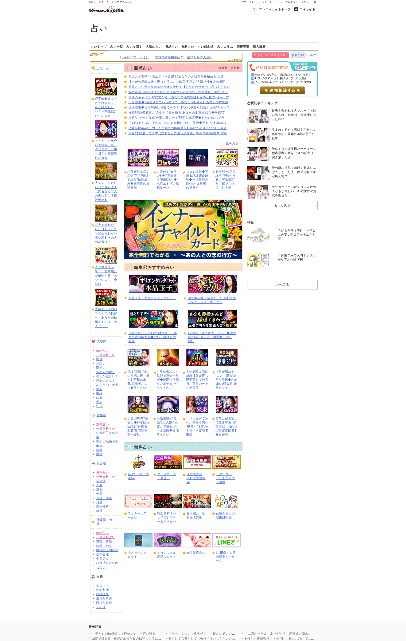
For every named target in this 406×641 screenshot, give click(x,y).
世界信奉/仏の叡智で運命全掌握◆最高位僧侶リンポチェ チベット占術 (168, 379)
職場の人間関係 (107, 550)
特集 (250, 223)
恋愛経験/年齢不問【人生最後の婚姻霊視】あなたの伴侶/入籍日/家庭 (178, 128)
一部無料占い (105, 355)
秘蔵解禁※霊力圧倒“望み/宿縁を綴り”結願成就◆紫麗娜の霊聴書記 (138, 180)
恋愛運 (101, 341)
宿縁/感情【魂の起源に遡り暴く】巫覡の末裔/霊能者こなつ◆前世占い (138, 379)
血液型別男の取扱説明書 (225, 515)
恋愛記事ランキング (262, 103)
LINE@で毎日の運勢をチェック (226, 556)
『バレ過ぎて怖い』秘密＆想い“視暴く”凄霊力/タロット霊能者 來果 (197, 426)
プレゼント (291, 2)
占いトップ (99, 46)
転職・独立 (104, 546)
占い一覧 (116, 46)
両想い (101, 367)
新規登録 (298, 55)
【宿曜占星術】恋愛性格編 (196, 478)
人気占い (103, 69)
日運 (99, 502)
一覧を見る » (232, 143)
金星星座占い (196, 552)
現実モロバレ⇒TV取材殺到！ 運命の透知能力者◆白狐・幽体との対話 (153, 337)
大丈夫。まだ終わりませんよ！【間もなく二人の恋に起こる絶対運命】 (106, 191)
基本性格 (102, 506)
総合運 (101, 463)
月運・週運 (104, 498)
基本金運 (102, 554)
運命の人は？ (105, 380)
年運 (99, 493)
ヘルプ (311, 55)
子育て (243, 2)
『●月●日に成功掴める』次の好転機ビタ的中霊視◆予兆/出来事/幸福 (178, 123)
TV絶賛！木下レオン (134, 57)
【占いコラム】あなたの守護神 (225, 478)
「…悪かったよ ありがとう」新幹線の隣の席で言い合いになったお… (296, 633)
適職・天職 (104, 541)
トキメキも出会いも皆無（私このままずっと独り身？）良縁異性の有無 (106, 149)
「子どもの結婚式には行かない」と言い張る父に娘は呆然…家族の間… (143, 633)
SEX (99, 406)
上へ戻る (282, 284)
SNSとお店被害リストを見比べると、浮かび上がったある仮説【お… (294, 638)
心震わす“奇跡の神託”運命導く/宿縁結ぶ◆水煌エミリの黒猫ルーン (168, 180)
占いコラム (225, 46)
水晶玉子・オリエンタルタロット (152, 298)
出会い (101, 445)
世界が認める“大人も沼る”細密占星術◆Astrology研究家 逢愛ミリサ (226, 379)
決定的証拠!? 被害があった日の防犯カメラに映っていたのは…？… (141, 638)
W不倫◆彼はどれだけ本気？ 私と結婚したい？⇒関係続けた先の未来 (106, 107)
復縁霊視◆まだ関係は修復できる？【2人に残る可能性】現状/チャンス (179, 107)
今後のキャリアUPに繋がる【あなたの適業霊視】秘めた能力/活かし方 (179, 97)
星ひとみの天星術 (199, 57)
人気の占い (154, 46)
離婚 (99, 454)
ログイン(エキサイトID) (271, 55)
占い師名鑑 (206, 46)
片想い (101, 363)
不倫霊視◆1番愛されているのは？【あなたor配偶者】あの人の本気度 (178, 102)
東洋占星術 (104, 598)
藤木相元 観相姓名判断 (196, 515)
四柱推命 (102, 594)
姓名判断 (102, 590)
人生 (99, 485)
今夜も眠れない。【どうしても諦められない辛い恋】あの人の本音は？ (106, 233)
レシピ (263, 2)
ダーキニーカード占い (166, 476)
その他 (101, 607)
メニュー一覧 (308, 2)
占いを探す (134, 46)
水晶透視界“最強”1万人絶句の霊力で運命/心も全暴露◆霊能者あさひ (168, 426)
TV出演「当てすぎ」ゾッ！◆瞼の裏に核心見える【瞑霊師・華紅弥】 (212, 337)
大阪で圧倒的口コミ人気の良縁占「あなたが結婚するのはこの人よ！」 (106, 317)
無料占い (188, 46)
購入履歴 (259, 46)
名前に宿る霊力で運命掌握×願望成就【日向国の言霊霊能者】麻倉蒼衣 (226, 426)
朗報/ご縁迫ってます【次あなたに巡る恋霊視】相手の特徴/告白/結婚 (178, 133)
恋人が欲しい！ (107, 376)
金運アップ (104, 558)
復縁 (99, 393)
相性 (99, 359)
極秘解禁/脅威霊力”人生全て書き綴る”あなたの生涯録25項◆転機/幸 (177, 112)
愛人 (99, 402)
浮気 (99, 389)
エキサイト (308, 9)
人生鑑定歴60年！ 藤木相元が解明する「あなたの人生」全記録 (106, 275)
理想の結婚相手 (107, 441)
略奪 (99, 398)
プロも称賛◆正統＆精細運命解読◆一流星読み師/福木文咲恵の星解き (197, 180)
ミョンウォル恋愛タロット (166, 554)
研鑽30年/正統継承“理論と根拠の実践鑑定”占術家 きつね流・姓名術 (225, 180)
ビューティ (276, 2)
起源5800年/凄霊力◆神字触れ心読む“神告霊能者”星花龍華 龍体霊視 (138, 426)
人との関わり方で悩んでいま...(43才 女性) (283, 82)
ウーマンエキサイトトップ (272, 9)
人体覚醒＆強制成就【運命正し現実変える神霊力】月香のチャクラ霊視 (197, 379)
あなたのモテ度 (107, 385)
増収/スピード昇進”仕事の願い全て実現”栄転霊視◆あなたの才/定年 (177, 117)
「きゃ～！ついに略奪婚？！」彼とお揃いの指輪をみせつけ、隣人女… (219, 633)
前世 (99, 511)
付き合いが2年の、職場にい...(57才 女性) (282, 74)
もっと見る (282, 205)
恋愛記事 (243, 46)
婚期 (99, 450)
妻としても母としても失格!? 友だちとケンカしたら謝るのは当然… (216, 638)
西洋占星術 (104, 603)
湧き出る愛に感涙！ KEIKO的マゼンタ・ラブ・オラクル (212, 300)
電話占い (171, 46)
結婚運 (101, 415)
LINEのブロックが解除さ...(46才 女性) (280, 78)
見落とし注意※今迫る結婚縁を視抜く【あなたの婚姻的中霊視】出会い (179, 87)
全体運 (101, 481)
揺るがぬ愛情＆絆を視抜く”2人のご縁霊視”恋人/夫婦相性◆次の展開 (177, 81)
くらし (253, 2)
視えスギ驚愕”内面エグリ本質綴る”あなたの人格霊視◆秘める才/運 (176, 76)
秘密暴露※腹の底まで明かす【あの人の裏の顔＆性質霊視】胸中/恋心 (178, 92)
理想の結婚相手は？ (169, 57)
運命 (99, 489)
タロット (102, 585)
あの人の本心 (105, 372)
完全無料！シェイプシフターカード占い (166, 517)
